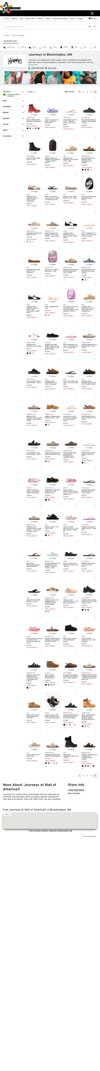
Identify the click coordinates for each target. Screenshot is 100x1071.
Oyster (27, 241)
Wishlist (94, 18)
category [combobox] (7, 107)
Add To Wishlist (40, 98)
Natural (51, 535)
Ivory (72, 725)
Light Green (46, 611)
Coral (48, 535)
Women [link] (14, 19)
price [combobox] (5, 130)
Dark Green (70, 725)
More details (74, 793)
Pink (30, 241)
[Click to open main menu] (92, 13)
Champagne (67, 725)
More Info (52, 68)
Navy (36, 128)
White (88, 279)
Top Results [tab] (10, 41)
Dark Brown (30, 128)
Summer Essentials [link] (60, 19)
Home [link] (48, 19)
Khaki (85, 726)
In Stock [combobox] (6, 92)
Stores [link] (72, 19)
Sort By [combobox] (30, 92)
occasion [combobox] (7, 136)
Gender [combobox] (6, 118)
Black (27, 128)
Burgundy (48, 500)
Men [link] (21, 19)
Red (38, 128)
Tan (48, 611)
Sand (33, 241)
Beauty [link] (40, 19)
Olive (51, 685)
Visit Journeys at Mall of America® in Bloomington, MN (50, 831)
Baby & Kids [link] (30, 19)
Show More (33, 65)
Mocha (93, 766)
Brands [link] (80, 19)
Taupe (91, 169)
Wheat (48, 425)
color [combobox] (5, 124)
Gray (85, 279)
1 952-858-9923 (37, 68)
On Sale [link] (6, 19)
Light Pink (75, 725)
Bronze (85, 766)
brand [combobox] (5, 113)
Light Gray (33, 128)
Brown (85, 169)
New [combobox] (4, 101)
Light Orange (46, 315)
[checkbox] (9, 47)
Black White (85, 610)
